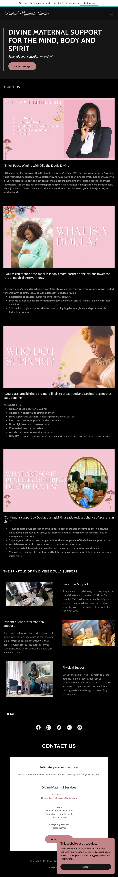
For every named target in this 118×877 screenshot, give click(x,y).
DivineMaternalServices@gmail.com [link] (59, 797)
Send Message (22, 66)
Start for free (89, 3)
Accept (85, 866)
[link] (27, 14)
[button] (112, 14)
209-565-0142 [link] (59, 794)
